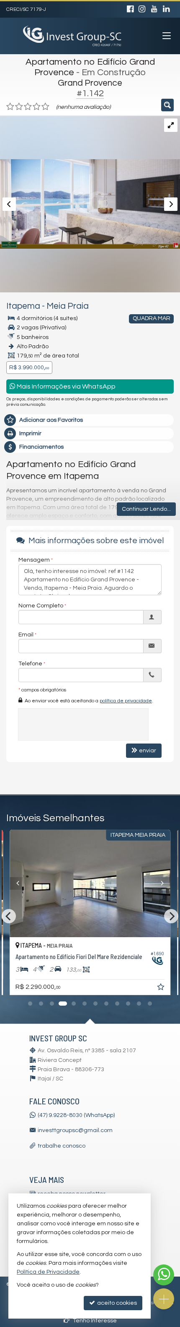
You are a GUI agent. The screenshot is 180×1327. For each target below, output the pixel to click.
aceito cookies (116, 1303)
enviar (147, 751)
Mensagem (34, 560)
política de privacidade (126, 701)
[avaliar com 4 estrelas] (37, 106)
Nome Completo (40, 606)
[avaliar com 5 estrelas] (45, 106)
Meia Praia (67, 306)
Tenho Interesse (94, 1321)
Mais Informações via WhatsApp (65, 386)
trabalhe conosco (61, 1146)
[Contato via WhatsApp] (163, 1274)
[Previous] (22, 883)
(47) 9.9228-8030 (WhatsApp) (76, 1115)
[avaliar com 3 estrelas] (28, 106)
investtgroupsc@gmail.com (75, 1130)
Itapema (23, 306)
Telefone (30, 664)
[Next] (158, 883)
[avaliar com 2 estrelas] (19, 106)
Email (25, 635)
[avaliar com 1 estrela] (10, 106)
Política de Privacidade (48, 1272)
